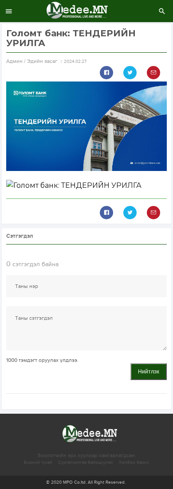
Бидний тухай (38, 462)
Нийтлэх (148, 372)
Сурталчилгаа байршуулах (85, 462)
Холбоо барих (134, 462)
